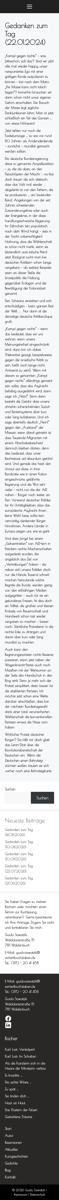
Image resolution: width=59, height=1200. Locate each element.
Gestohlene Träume (18, 1117)
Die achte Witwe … (18, 1082)
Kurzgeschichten (16, 1156)
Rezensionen (13, 1142)
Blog (8, 1170)
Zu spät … (11, 1089)
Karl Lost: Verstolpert (20, 1049)
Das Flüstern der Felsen (21, 1110)
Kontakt (10, 1177)
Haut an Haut (15, 1103)
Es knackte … (13, 1075)
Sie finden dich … (17, 1096)
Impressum (20, 1194)
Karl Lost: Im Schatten (20, 1056)
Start (8, 1128)
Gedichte (11, 1163)
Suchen (10, 789)
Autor (9, 1135)
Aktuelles (11, 1149)
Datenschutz (37, 1194)
